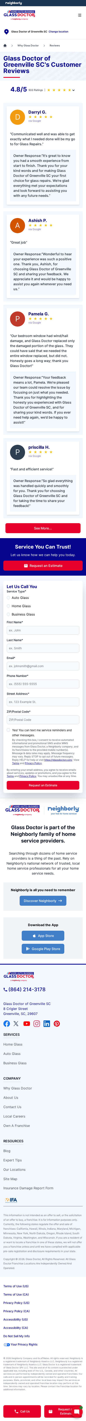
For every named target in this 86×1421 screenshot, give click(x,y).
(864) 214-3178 (27, 989)
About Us (10, 1097)
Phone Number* (17, 676)
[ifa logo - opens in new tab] (11, 1200)
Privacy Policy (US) (16, 1303)
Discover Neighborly (40, 901)
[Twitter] (16, 1023)
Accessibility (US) (15, 1319)
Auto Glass (20, 598)
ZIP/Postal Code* (18, 711)
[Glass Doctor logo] (22, 810)
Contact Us (12, 1107)
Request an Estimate (46, 566)
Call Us (25, 1411)
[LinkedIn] (46, 1023)
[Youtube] (26, 1023)
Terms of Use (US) (16, 1286)
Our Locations (14, 1169)
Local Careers (14, 1116)
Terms (15, 763)
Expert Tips (12, 1160)
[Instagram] (36, 1023)
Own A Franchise (16, 1126)
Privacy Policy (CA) (16, 1311)
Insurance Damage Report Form (28, 1188)
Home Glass (21, 606)
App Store (46, 936)
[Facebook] (6, 1023)
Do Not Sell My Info (16, 1336)
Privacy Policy (33, 763)
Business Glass (23, 614)
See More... (43, 528)
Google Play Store (46, 949)
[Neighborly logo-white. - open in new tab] (13, 3)
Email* (11, 658)
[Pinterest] (56, 1023)
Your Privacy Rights (24, 1344)
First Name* (15, 622)
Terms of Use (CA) (16, 1294)
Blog (6, 1151)
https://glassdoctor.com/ (58, 759)
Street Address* (18, 693)
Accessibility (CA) (15, 1327)
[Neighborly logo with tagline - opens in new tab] (64, 810)
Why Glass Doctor (17, 1088)
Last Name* (15, 640)
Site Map (10, 1179)
